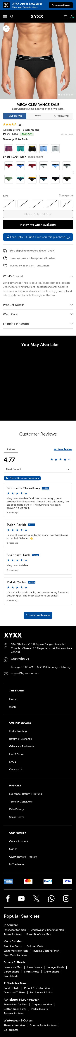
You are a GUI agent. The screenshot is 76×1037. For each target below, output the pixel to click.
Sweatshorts (11, 976)
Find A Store (16, 754)
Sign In (13, 849)
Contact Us (16, 769)
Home (13, 699)
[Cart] (65, 16)
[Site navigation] (5, 16)
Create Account (18, 841)
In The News (16, 864)
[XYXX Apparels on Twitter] (36, 898)
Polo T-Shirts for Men (37, 988)
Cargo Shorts (11, 971)
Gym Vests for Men (15, 955)
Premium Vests (13, 946)
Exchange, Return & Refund (25, 793)
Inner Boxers (34, 967)
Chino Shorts (51, 971)
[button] (73, 172)
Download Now (61, 5)
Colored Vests (35, 946)
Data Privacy (16, 809)
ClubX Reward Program (23, 856)
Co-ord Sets (11, 1029)
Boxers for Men (13, 967)
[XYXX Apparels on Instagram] (66, 898)
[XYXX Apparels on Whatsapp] (51, 898)
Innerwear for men (15, 930)
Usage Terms (16, 817)
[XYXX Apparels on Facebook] (8, 898)
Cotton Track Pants (15, 1009)
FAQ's (12, 761)
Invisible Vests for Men (46, 950)
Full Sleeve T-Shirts (41, 992)
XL (52, 203)
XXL (67, 203)
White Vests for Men (16, 950)
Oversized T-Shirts (14, 992)
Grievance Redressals (21, 746)
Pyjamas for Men (13, 1013)
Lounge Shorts (55, 967)
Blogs (12, 706)
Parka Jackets (39, 1009)
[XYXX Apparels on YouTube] (21, 898)
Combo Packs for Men (43, 1025)
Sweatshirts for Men (15, 1004)
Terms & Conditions (20, 801)
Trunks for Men (12, 934)
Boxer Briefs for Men (38, 934)
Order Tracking (18, 731)
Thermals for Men (14, 1025)
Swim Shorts (31, 971)
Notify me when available (38, 224)
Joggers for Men (42, 1004)
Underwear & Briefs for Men (47, 930)
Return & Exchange (20, 738)
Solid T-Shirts (11, 988)
